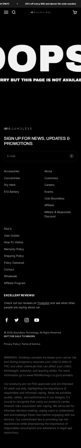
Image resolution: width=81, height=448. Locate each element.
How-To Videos (13, 242)
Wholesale (10, 276)
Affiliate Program (14, 283)
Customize (51, 178)
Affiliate (49, 205)
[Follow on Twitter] (16, 320)
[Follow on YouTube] (36, 320)
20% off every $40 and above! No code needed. (50, 3)
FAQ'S (8, 228)
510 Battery (11, 191)
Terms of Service (31, 343)
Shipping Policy (14, 255)
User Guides (11, 235)
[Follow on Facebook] (6, 320)
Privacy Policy (12, 343)
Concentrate (12, 178)
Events (48, 191)
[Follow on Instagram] (26, 320)
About (48, 171)
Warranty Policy (14, 249)
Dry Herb (10, 184)
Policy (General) (14, 262)
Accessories (11, 171)
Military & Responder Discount (57, 214)
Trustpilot (43, 303)
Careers (49, 184)
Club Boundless (54, 198)
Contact (9, 269)
